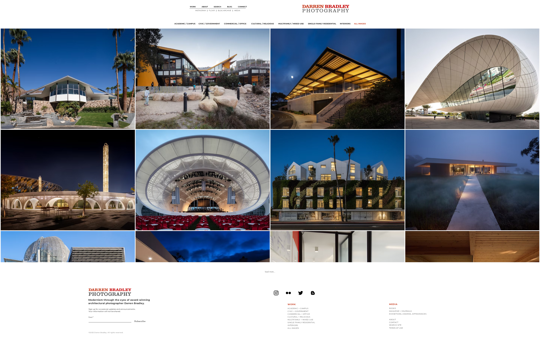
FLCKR (212, 10)
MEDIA (237, 10)
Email (91, 317)
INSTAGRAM (200, 10)
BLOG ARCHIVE (225, 10)
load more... (270, 272)
